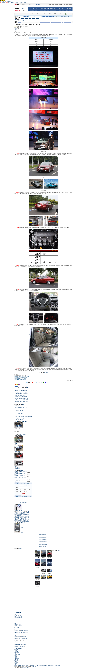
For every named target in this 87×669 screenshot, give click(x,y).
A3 (63, 265)
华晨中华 (20, 644)
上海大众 (19, 640)
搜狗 (11, 1)
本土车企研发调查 (17, 517)
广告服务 (30, 665)
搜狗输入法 (19, 665)
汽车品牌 (16, 627)
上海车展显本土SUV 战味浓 (43, 544)
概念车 (55, 192)
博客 (21, 2)
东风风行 (25, 644)
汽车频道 (22, 18)
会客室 (18, 520)
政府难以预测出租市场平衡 (43, 534)
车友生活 (15, 623)
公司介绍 (49, 665)
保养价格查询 (16, 652)
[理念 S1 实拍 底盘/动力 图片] (43, 248)
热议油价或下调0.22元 (17, 610)
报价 (45, 8)
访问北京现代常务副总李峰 (21, 513)
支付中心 (23, 665)
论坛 (67, 8)
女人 (14, 2)
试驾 (36, 8)
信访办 (15, 521)
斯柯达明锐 (43, 573)
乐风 (21, 616)
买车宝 (51, 10)
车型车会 (15, 614)
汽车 (9, 2)
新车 (31, 8)
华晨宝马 (19, 636)
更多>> (27, 387)
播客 (18, 2)
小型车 (35, 153)
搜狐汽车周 (59, 16)
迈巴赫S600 (43, 557)
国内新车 (37, 18)
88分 (23, 421)
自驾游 (16, 624)
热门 (15, 629)
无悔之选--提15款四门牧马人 (19, 405)
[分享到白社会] (36, 382)
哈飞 (22, 644)
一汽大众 (22, 640)
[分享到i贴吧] (45, 382)
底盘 (16, 289)
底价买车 (69, 22)
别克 (15, 616)
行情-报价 (45, 22)
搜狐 (0, 1)
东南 (23, 646)
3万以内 (18, 499)
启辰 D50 (15, 443)
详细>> (25, 434)
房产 (11, 2)
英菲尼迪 (23, 630)
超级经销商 (16, 518)
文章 (64, 22)
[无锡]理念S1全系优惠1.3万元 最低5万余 (21, 390)
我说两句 (25, 2)
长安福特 (22, 636)
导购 (33, 8)
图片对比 (19, 654)
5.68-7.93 (18, 452)
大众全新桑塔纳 (43, 579)
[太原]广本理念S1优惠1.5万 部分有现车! (21, 395)
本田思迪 (28, 192)
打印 (15, 30)
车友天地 (20, 625)
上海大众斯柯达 (21, 632)
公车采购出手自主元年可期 (43, 546)
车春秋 (20, 520)
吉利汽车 (27, 517)
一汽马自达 (19, 638)
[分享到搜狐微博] (32, 382)
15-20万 (27, 499)
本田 (42, 190)
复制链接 (15, 29)
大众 (32, 370)
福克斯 (19, 616)
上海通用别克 (26, 632)
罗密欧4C (49, 557)
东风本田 (16, 638)
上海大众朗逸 (53, 369)
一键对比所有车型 (17, 468)
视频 (16, 2)
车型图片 (15, 657)
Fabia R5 (49, 567)
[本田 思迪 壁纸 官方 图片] (36, 184)
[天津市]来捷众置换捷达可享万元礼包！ (20, 474)
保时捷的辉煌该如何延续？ (22, 518)
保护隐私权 (41, 665)
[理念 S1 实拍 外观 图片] (36, 221)
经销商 (51, 8)
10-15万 (25, 499)
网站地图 (60, 4)
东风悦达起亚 (17, 632)
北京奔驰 (16, 640)
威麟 (25, 642)
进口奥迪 (19, 630)
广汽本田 (27, 34)
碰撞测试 (52, 22)
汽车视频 (23, 521)
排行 (26, 421)
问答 (63, 8)
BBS (22, 2)
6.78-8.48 (18, 444)
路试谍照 (22, 527)
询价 (21, 435)
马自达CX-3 (37, 567)
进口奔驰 (16, 630)
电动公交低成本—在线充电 (43, 539)
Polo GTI (37, 557)
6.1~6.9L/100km (19, 433)
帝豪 (15, 644)
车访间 (15, 520)
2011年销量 (27, 519)
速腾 (15, 617)
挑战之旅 (18, 624)
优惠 (45, 10)
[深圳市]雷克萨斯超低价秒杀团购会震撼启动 (20, 481)
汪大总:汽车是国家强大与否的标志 (23, 512)
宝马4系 (37, 586)
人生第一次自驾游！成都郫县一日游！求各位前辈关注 (23, 416)
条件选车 (15, 655)
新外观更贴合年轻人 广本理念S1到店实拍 (21, 392)
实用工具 (16, 648)
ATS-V (43, 567)
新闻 (31, 10)
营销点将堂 (27, 521)
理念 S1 (19, 22)
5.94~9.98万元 (21, 434)
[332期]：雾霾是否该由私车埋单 (24, 514)
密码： (30, 4)
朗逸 (19, 370)
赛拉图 (21, 617)
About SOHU (45, 665)
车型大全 (42, 8)
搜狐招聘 (27, 665)
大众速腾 (37, 579)
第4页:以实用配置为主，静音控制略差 (20, 378)
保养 (60, 10)
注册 (39, 4)
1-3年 (20, 502)
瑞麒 (23, 642)
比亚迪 (24, 517)
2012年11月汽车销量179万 (21, 519)
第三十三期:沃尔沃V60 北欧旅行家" (23, 516)
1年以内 (18, 502)
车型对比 (42, 10)
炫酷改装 (22, 532)
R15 (27, 290)
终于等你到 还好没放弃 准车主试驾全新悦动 (22, 415)
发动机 (44, 265)
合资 (15, 635)
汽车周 (20, 20)
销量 (36, 10)
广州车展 (61, 192)
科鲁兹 (17, 616)
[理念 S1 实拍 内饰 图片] (43, 301)
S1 (17, 421)
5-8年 (24, 502)
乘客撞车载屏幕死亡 (17, 609)
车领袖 (15, 513)
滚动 (67, 4)
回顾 (64, 4)
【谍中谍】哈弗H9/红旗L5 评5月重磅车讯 (21, 393)
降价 (33, 10)
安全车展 (67, 16)
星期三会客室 (16, 514)
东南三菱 (16, 636)
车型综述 (41, 22)
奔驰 (19, 617)
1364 (18, 428)
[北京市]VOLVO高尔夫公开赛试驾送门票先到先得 (20, 472)
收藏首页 (70, 4)
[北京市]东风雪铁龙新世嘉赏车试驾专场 (20, 479)
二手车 (54, 10)
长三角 (16, 625)
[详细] (28, 511)
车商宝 (50, 4)
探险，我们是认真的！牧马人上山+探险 (21, 407)
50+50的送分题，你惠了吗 (19, 419)
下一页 (46, 372)
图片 (48, 8)
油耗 (62, 22)
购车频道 (26, 18)
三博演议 (23, 520)
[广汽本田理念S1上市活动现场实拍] (43, 78)
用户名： (23, 4)
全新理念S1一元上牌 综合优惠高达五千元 (21, 398)
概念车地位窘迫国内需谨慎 (43, 541)
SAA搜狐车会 (17, 612)
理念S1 (32, 34)
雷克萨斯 (26, 630)
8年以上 (26, 502)
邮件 (19, 2)
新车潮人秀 (16, 516)
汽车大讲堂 (16, 512)
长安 (22, 517)
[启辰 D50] (18, 440)
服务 (67, 10)
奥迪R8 (49, 573)
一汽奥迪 (22, 638)
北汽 (21, 517)
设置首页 (15, 665)
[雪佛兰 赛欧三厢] (18, 448)
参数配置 (48, 22)
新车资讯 (30, 18)
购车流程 (15, 661)
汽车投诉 (15, 650)
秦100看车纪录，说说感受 (19, 410)
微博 (70, 8)
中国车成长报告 (19, 515)
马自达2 (39, 324)
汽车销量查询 (16, 658)
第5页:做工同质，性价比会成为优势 (20, 379)
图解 (57, 22)
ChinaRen (3, 1)
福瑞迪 (16, 615)
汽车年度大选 (63, 16)
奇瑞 (15, 642)
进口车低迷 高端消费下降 (43, 542)
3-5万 (20, 499)
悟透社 (18, 521)
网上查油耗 (16, 651)
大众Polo (42, 324)
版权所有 (34, 666)
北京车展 (48, 192)
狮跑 (17, 615)
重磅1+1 (15, 515)
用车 (60, 8)
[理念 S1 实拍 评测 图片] (43, 166)
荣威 (17, 646)
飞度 (34, 192)
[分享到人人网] (41, 382)
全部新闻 (56, 665)
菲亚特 (17, 617)
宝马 (20, 615)
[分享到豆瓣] (43, 382)
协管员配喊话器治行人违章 (43, 537)
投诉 (63, 10)
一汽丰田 (24, 640)
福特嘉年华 (35, 324)
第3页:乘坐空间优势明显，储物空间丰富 (20, 377)
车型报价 (15, 656)
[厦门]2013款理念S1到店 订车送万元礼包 (21, 401)
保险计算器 (16, 660)
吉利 (17, 642)
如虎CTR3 (49, 579)
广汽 (25, 646)
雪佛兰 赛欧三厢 (17, 451)
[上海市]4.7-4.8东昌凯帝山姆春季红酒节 (20, 477)
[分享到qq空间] (34, 382)
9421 (20, 624)
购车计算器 (16, 659)
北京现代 (25, 638)
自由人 (18, 625)
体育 (2, 2)
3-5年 (22, 502)
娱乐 (4, 2)
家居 (13, 2)
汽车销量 (15, 519)
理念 (15, 421)
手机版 (53, 4)
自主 (15, 641)
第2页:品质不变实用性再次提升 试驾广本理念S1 (21, 376)
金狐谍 (20, 521)
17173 (5, 1)
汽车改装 (15, 663)
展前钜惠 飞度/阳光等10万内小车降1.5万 (21, 396)
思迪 (45, 190)
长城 (15, 646)
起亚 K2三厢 (16, 466)
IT (8, 2)
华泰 (18, 642)
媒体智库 (23, 20)
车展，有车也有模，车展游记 (19, 413)
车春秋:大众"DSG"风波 (18, 510)
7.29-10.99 (18, 467)
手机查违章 (16, 649)
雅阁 (18, 154)
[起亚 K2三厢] (18, 463)
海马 (22, 642)
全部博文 (59, 665)
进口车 (54, 8)
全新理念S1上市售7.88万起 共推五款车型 (21, 399)
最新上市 (33, 18)
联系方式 (37, 665)
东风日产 (24, 636)
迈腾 (19, 615)
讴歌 (21, 630)
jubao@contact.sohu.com (25, 667)
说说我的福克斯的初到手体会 (19, 418)
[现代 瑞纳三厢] (18, 455)
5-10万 (23, 499)
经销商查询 (16, 662)
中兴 (20, 646)
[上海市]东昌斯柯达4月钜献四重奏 (19, 475)
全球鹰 (20, 642)
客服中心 (33, 665)
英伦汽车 (17, 644)
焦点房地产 (8, 1)
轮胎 (31, 290)
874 (17, 435)
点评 (59, 22)
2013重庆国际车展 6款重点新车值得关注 (21, 402)
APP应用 (56, 4)
